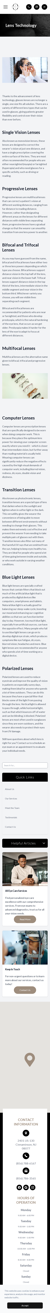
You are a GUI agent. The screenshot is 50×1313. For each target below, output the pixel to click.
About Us (9, 789)
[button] (5, 7)
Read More (25, 919)
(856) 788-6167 (26, 1163)
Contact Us (10, 826)
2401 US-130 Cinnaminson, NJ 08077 (26, 1144)
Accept (25, 1305)
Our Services (11, 798)
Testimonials (11, 817)
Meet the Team (12, 808)
